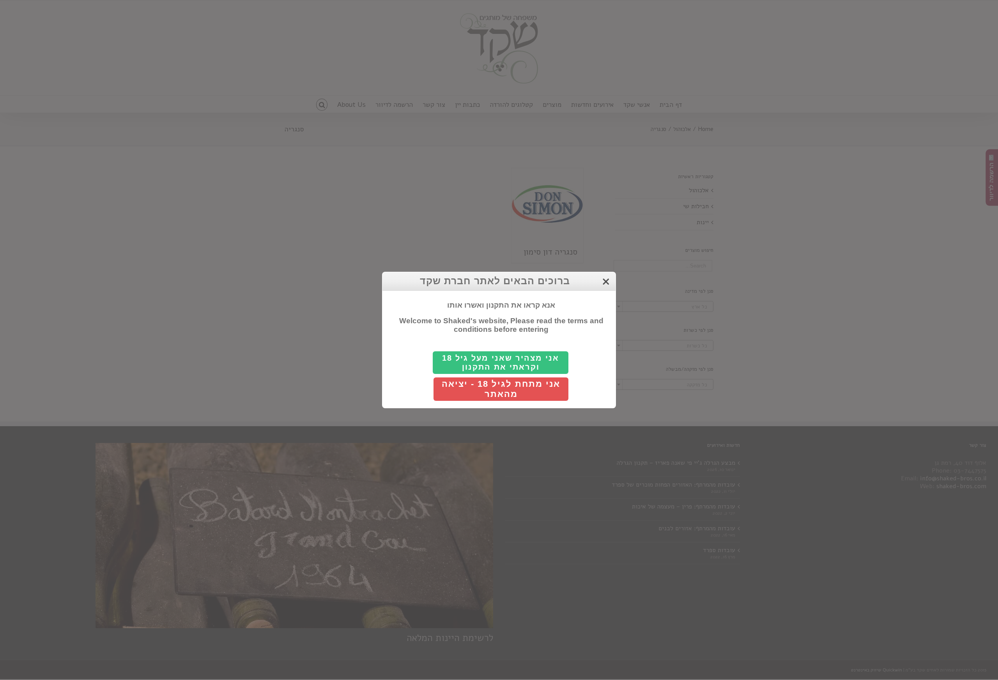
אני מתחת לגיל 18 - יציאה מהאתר (501, 389)
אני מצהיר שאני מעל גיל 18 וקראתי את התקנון (500, 362)
